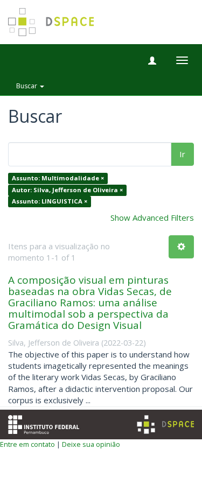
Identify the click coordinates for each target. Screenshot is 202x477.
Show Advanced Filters (152, 217)
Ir (182, 154)
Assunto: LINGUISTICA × (49, 202)
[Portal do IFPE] (43, 423)
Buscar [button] (27, 85)
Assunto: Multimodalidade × (58, 178)
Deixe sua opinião (91, 444)
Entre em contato (27, 444)
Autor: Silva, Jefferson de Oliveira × (67, 190)
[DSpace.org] (165, 424)
